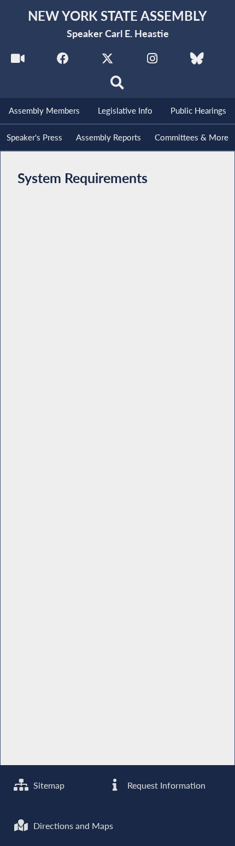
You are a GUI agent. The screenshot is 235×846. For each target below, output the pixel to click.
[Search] (117, 85)
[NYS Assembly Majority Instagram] (152, 61)
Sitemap (47, 785)
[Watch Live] (17, 61)
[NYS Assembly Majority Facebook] (62, 61)
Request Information (165, 785)
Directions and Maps (72, 825)
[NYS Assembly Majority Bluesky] (197, 61)
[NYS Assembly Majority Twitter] (107, 61)
